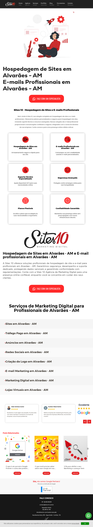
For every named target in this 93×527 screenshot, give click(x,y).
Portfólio (44, 4)
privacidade (75, 523)
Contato (70, 4)
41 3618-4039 (81, 12)
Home (20, 4)
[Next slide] (87, 448)
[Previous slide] (5, 448)
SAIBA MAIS (17, 473)
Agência (27, 4)
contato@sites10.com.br (47, 505)
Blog (52, 4)
